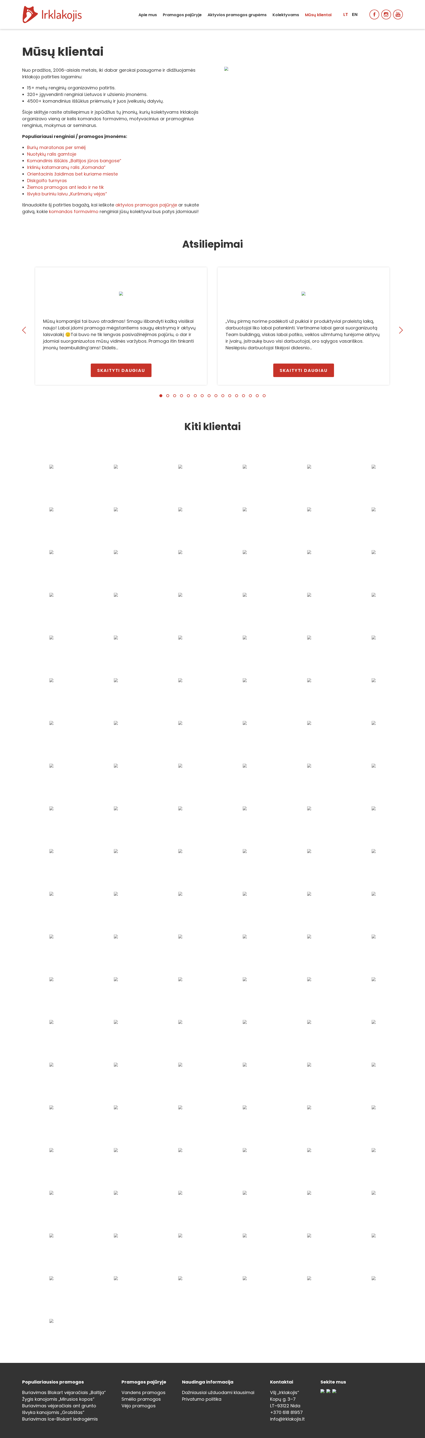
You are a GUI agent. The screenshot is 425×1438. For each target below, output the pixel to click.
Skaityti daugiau (121, 370)
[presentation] (25, 330)
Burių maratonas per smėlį (56, 147)
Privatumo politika (201, 1399)
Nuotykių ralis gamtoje (51, 154)
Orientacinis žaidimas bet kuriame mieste (72, 174)
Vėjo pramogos (138, 1406)
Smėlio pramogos (141, 1399)
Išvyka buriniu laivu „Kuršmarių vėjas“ (67, 194)
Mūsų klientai (318, 15)
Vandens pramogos (143, 1392)
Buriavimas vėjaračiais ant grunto (59, 1406)
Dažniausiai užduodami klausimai (218, 1392)
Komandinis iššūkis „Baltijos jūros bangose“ (74, 161)
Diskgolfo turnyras (47, 180)
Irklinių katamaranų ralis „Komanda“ (66, 167)
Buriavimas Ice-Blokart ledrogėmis (60, 1419)
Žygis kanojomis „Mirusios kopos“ (58, 1399)
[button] (160, 395)
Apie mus (147, 15)
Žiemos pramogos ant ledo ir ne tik (65, 187)
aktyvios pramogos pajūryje (146, 205)
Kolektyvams (286, 15)
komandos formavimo (73, 211)
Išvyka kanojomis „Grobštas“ (53, 1412)
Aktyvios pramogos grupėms (237, 15)
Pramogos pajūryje (182, 15)
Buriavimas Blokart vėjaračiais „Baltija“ (64, 1392)
